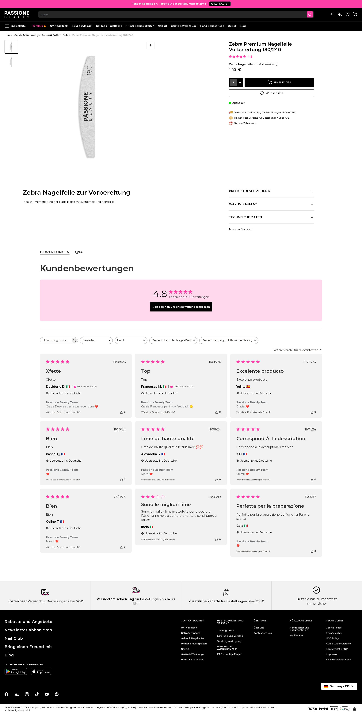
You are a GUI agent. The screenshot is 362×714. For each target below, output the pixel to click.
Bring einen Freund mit (28, 646)
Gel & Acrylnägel (81, 26)
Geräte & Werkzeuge (183, 26)
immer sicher (317, 603)
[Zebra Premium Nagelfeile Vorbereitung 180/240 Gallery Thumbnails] (11, 54)
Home (8, 35)
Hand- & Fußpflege (192, 660)
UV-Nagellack (59, 26)
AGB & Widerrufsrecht (338, 644)
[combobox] (176, 14)
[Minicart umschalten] (355, 14)
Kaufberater (296, 635)
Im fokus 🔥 (39, 26)
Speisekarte (18, 26)
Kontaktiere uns (262, 633)
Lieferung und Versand (230, 636)
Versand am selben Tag (115, 599)
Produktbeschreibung (249, 191)
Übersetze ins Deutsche (65, 393)
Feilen (66, 35)
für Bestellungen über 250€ (242, 601)
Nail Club (14, 638)
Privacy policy (334, 633)
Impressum (332, 654)
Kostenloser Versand (24, 601)
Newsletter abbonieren (28, 630)
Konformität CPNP (337, 649)
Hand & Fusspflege (212, 26)
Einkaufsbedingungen (338, 660)
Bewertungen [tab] (55, 252)
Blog (243, 26)
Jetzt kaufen (220, 3)
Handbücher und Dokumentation (299, 629)
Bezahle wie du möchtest (317, 599)
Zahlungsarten (225, 630)
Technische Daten (245, 217)
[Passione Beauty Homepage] (17, 14)
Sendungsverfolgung (229, 641)
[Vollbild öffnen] (150, 45)
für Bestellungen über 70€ (62, 601)
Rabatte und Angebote (28, 621)
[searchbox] (55, 340)
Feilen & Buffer (51, 35)
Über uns (258, 628)
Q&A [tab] (79, 252)
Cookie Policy (333, 628)
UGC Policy (332, 638)
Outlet (232, 26)
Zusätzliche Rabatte (204, 601)
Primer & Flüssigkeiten (140, 26)
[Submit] (310, 14)
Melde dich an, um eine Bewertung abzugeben (181, 306)
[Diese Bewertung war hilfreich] (121, 412)
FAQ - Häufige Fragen (229, 654)
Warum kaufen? (243, 204)
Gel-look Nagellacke (109, 26)
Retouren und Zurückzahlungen (227, 647)
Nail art (162, 26)
